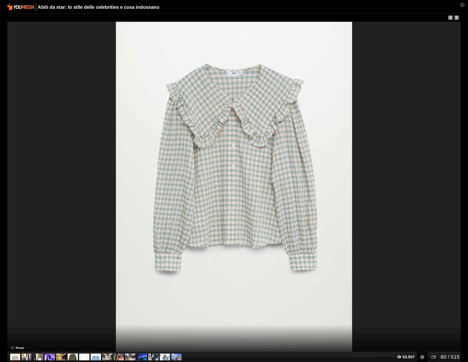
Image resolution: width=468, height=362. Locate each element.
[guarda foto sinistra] (52, 187)
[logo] (20, 7)
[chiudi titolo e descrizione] (12, 347)
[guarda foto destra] (279, 187)
